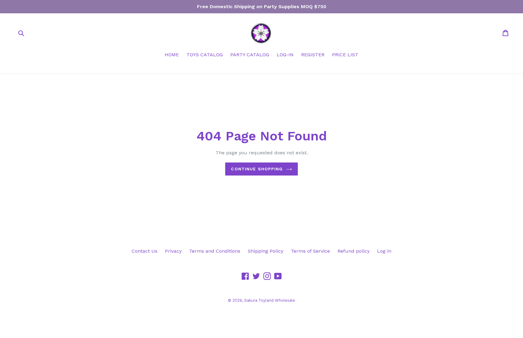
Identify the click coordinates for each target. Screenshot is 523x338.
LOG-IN (285, 54)
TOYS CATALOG (204, 54)
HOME (172, 54)
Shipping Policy (265, 251)
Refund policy (353, 251)
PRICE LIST (345, 54)
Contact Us (144, 251)
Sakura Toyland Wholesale (269, 300)
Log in (384, 251)
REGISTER (312, 54)
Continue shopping (257, 168)
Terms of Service (310, 251)
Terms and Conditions (214, 251)
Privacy (173, 251)
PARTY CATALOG (249, 54)
